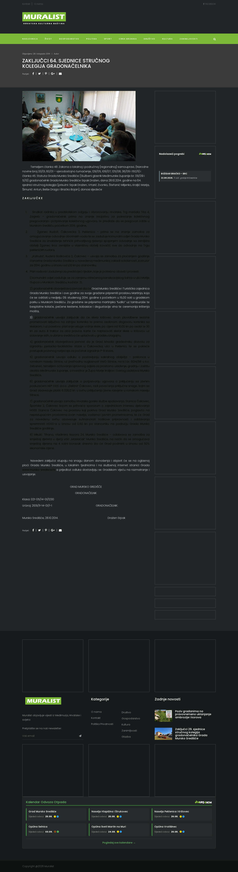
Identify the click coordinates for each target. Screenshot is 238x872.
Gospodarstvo (69, 38)
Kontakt (26, 3)
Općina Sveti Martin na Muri (108, 826)
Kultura (126, 724)
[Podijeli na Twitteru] (39, 74)
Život (48, 38)
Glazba (126, 736)
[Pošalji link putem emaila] (60, 74)
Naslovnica (30, 38)
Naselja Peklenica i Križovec (171, 811)
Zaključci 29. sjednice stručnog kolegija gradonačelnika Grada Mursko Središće (191, 733)
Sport (108, 38)
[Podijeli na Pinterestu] (46, 74)
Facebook (210, 3)
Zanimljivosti (189, 38)
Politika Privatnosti (102, 724)
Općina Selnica (38, 826)
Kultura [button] (167, 38)
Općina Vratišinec (165, 826)
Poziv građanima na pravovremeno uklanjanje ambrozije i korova (193, 714)
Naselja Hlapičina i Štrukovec (109, 811)
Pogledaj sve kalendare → (119, 842)
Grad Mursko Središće (42, 811)
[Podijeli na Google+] (53, 74)
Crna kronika (128, 38)
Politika (91, 38)
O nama (38, 3)
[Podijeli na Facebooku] (33, 74)
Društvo (149, 38)
